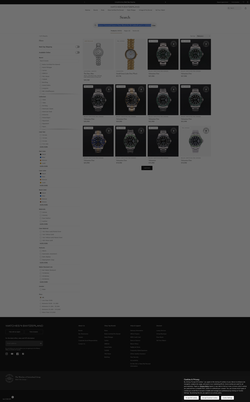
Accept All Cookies (191, 398)
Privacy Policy (204, 386)
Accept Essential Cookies (209, 398)
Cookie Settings (227, 398)
